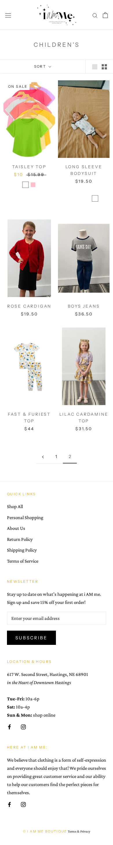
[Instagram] (23, 726)
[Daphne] (102, 198)
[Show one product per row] (94, 66)
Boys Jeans (84, 306)
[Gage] (76, 205)
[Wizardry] (102, 191)
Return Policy (20, 539)
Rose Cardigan (29, 306)
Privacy (85, 831)
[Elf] (87, 198)
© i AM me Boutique (45, 831)
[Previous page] (43, 457)
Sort (41, 66)
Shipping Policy (22, 550)
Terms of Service (22, 561)
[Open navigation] (8, 14)
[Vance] (87, 191)
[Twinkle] (72, 191)
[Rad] (91, 205)
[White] (25, 184)
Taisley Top (29, 166)
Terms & (73, 831)
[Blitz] (65, 191)
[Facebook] (9, 726)
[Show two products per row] (104, 66)
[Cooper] (95, 198)
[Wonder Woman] (80, 198)
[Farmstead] (80, 191)
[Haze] (95, 191)
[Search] (95, 15)
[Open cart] (105, 15)
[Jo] (83, 205)
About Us (16, 528)
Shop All (15, 506)
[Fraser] (72, 198)
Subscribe (31, 638)
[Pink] (33, 184)
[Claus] (65, 198)
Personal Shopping (25, 517)
